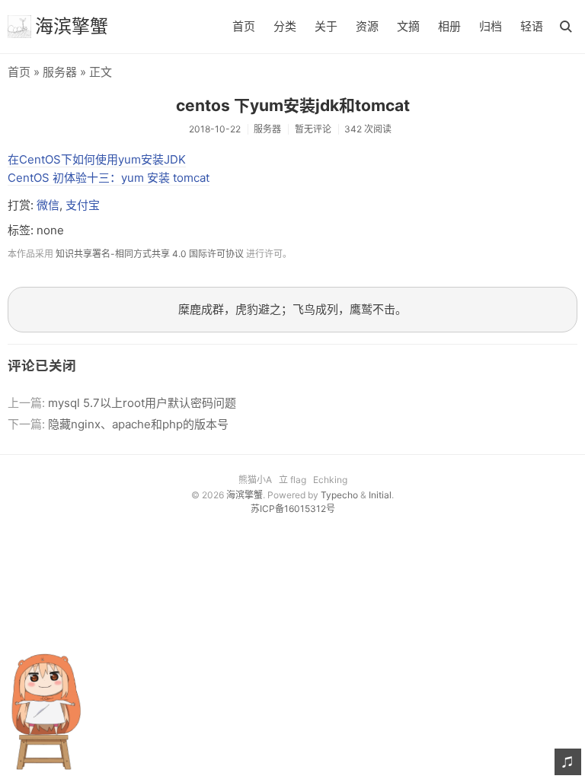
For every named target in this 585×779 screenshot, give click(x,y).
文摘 (408, 26)
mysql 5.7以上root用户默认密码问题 (142, 403)
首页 (243, 26)
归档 (490, 26)
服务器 (60, 72)
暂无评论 (313, 129)
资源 (367, 26)
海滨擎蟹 (71, 26)
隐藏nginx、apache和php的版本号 (138, 424)
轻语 (531, 26)
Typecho (339, 495)
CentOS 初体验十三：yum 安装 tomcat (108, 177)
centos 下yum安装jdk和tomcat (293, 105)
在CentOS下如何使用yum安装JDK (97, 159)
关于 (326, 26)
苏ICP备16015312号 (293, 508)
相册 (449, 26)
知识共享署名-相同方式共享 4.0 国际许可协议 (150, 253)
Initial (380, 495)
